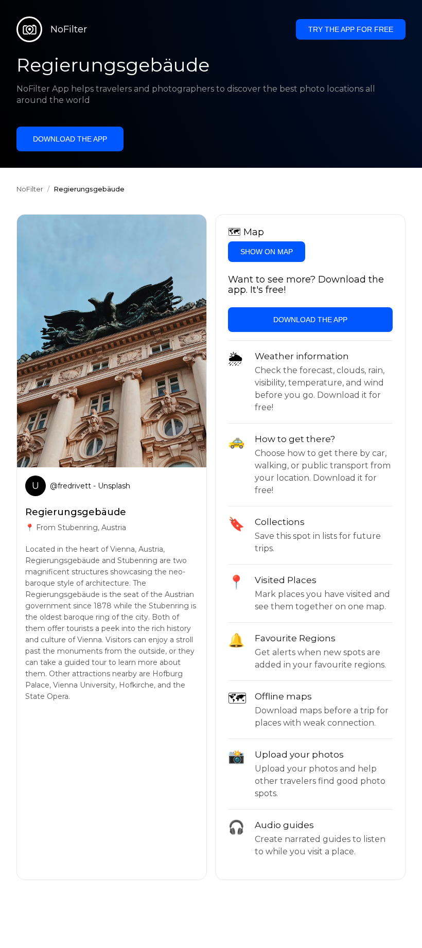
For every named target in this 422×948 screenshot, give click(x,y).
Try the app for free (350, 29)
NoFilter (29, 189)
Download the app (70, 139)
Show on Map (266, 252)
